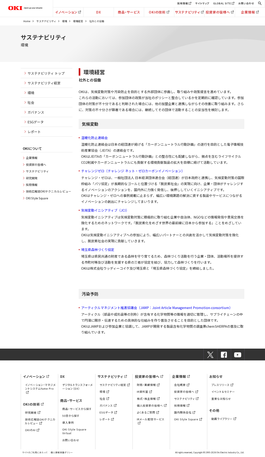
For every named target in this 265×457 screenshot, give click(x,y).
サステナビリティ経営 (44, 82)
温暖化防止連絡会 (94, 137)
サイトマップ (202, 3)
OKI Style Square (37, 198)
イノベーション (66, 12)
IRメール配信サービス (150, 419)
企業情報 (248, 12)
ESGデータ (36, 121)
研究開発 (31, 178)
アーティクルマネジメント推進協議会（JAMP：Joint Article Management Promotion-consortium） (156, 307)
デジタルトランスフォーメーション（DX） (77, 386)
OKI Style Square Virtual (74, 431)
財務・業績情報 (146, 385)
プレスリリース (220, 385)
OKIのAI (30, 430)
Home (26, 21)
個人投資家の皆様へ (150, 405)
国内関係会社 (183, 412)
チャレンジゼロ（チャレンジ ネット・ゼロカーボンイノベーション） (133, 170)
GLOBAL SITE (222, 3)
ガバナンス (36, 112)
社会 (31, 102)
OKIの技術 (157, 12)
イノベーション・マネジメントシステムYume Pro (40, 386)
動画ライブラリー (221, 419)
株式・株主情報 (146, 399)
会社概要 (180, 385)
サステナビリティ (187, 12)
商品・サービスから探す (77, 409)
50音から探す (71, 416)
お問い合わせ (246, 3)
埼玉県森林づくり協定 (97, 249)
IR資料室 (142, 392)
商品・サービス (129, 12)
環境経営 (78, 21)
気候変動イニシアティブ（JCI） (105, 210)
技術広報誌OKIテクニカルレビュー (48, 191)
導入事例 (68, 422)
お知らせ (216, 376)
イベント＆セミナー (223, 392)
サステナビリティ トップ (46, 73)
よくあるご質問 (146, 412)
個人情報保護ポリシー (62, 452)
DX (98, 12)
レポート (34, 131)
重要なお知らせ (221, 399)
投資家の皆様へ (218, 12)
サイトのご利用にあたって (35, 452)
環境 (64, 21)
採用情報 (182, 3)
